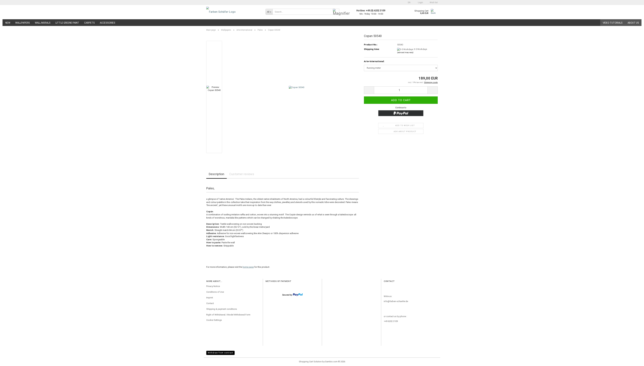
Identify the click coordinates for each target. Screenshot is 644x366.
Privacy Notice (213, 286)
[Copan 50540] (296, 96)
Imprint (209, 297)
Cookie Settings (214, 320)
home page (248, 267)
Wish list (433, 2)
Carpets (89, 22)
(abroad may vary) (405, 52)
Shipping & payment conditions (221, 309)
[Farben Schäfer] (233, 11)
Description (216, 174)
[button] (408, 2)
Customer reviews (241, 174)
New (7, 22)
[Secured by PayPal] (292, 294)
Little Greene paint (67, 22)
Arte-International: (374, 61)
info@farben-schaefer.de (396, 301)
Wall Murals (42, 22)
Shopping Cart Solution (310, 361)
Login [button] (420, 2)
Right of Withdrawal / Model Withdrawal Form (228, 314)
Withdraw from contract (220, 353)
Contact (210, 303)
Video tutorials (613, 22)
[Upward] (635, 361)
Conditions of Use (215, 292)
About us (633, 22)
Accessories (107, 22)
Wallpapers (22, 22)
